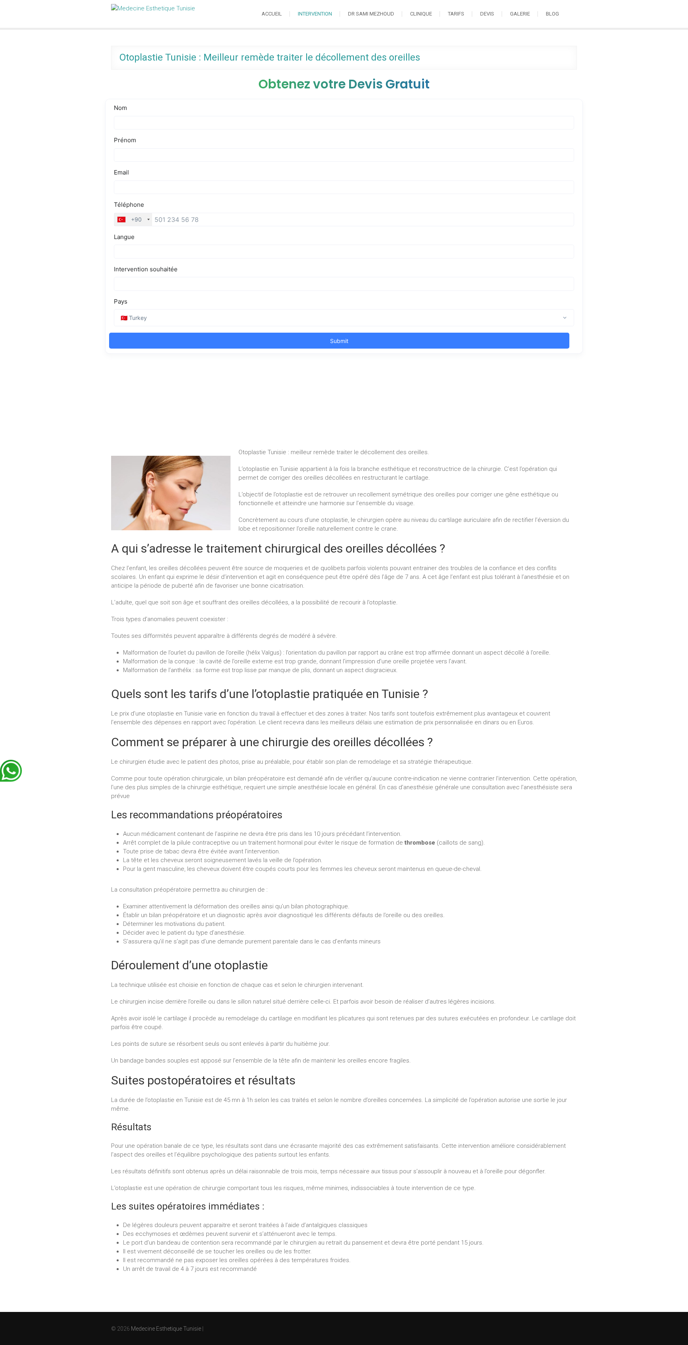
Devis (487, 14)
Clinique (421, 14)
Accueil (272, 14)
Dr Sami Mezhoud (371, 14)
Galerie (520, 14)
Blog (552, 14)
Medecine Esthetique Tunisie (166, 1328)
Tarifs (456, 14)
